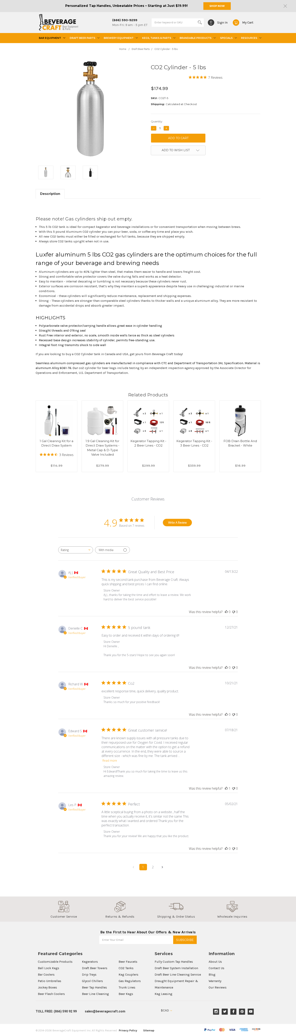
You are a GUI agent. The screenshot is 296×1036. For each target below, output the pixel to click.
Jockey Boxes (47, 987)
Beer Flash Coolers (51, 994)
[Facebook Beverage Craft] (233, 1011)
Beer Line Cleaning (95, 994)
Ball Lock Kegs (48, 968)
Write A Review (177, 522)
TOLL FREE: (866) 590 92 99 (56, 1011)
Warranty (215, 981)
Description (50, 194)
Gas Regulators (130, 981)
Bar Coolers (46, 974)
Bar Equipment (50, 37)
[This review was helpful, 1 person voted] (226, 788)
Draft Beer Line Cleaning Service (178, 974)
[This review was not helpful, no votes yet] (233, 612)
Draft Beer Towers (94, 968)
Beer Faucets (128, 962)
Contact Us (216, 968)
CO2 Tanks (126, 968)
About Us (215, 962)
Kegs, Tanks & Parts (156, 37)
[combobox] (75, 549)
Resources (249, 37)
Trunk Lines (127, 987)
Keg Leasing (163, 994)
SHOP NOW (217, 5)
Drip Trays (89, 974)
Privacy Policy (128, 1030)
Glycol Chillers (92, 981)
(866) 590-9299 (124, 20)
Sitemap (148, 1030)
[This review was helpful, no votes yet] (226, 612)
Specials (226, 37)
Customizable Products (55, 962)
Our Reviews (218, 987)
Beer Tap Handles (94, 987)
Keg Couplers (128, 974)
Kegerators (90, 962)
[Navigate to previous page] (133, 867)
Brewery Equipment (119, 37)
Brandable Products (195, 37)
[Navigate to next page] (162, 867)
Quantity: (157, 121)
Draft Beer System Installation (176, 968)
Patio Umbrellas (49, 981)
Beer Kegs (126, 994)
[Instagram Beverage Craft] (216, 1011)
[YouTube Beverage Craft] (251, 1011)
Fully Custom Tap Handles (174, 962)
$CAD (165, 1010)
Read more (109, 760)
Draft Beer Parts (82, 37)
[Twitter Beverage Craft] (225, 1011)
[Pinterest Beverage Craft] (242, 1011)
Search (200, 22)
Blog (212, 974)
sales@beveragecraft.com (105, 1011)
